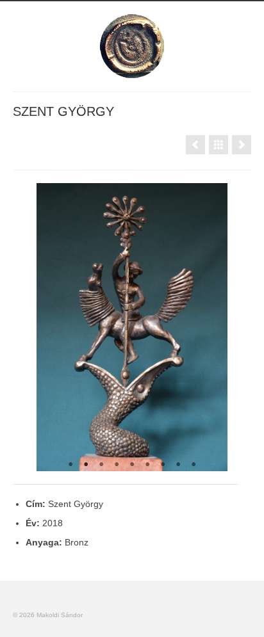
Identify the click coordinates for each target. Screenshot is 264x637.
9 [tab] (193, 464)
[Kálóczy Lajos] (241, 144)
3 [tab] (101, 464)
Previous (28, 327)
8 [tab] (178, 464)
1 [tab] (70, 464)
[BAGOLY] (195, 144)
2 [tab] (85, 464)
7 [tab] (162, 464)
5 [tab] (132, 464)
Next (236, 327)
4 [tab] (116, 464)
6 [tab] (147, 464)
